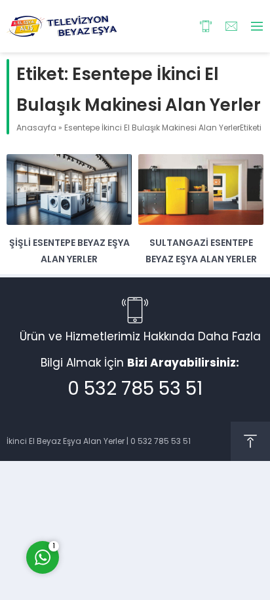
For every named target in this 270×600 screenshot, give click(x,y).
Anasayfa (36, 127)
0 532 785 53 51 (135, 388)
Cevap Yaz (124, 501)
